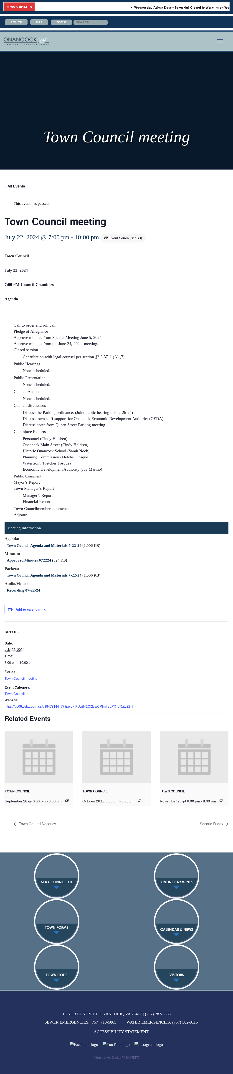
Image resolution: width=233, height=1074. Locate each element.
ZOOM (61, 22)
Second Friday (212, 823)
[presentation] (39, 757)
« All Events (15, 186)
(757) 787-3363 (158, 1014)
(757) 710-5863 (103, 1022)
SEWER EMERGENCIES (66, 1022)
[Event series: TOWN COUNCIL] (66, 800)
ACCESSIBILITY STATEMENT (121, 1031)
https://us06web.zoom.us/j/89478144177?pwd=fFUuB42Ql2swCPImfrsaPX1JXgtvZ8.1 (69, 706)
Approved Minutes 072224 (29, 560)
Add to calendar (28, 609)
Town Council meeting (21, 678)
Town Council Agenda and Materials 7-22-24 (44, 545)
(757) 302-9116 (185, 1022)
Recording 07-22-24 (23, 590)
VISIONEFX (130, 1057)
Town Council (15, 693)
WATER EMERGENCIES (148, 1022)
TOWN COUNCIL (17, 791)
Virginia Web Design (107, 1057)
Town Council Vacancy (37, 823)
